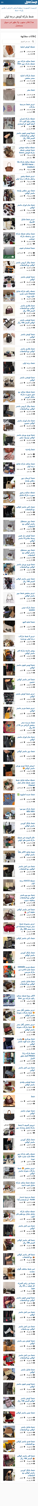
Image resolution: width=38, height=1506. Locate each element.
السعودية (27, 8)
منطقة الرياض (17, 8)
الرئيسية (33, 8)
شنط (16, 10)
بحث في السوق (25, 41)
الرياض (9, 8)
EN (2, 2)
